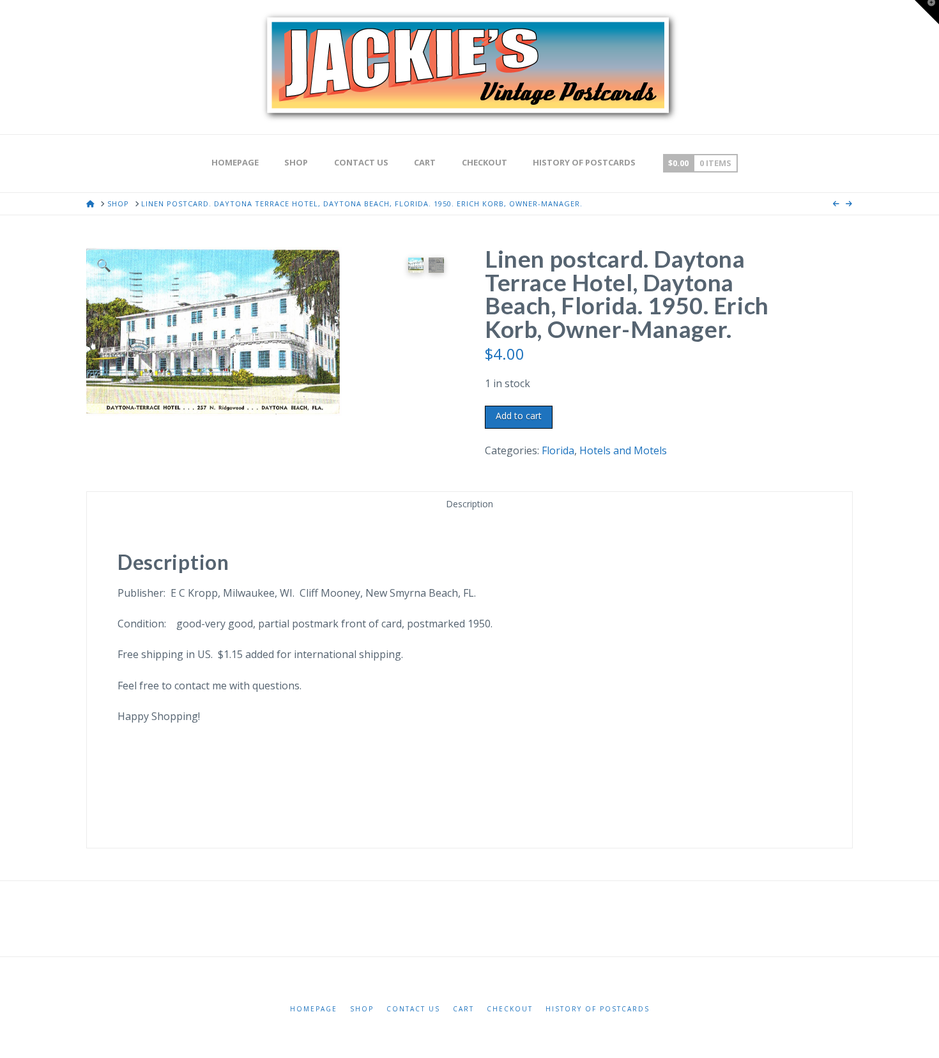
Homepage (313, 1009)
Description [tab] (469, 504)
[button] (103, 264)
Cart (463, 1009)
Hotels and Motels (623, 450)
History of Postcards (598, 1009)
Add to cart (519, 416)
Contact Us (413, 1009)
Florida (558, 450)
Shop (362, 1009)
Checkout (510, 1009)
